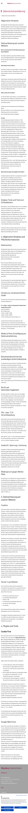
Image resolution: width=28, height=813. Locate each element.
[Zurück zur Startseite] (14, 3)
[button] (1, 3)
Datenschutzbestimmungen (21, 795)
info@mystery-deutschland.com (12, 317)
